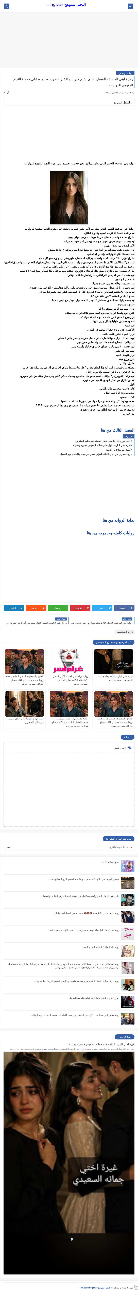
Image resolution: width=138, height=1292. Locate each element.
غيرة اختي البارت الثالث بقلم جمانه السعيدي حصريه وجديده (101, 1044)
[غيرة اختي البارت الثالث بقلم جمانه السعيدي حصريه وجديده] (113, 661)
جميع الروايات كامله (110, 862)
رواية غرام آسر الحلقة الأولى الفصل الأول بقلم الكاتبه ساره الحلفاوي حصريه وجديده (70, 680)
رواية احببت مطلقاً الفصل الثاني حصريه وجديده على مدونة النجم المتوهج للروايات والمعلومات (76, 981)
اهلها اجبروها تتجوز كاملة (118, 449)
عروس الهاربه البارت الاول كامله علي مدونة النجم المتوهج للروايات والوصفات (84, 879)
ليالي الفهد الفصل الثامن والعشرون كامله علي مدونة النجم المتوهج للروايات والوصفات (80, 896)
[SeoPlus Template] (135, 1287)
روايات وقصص (125, 73)
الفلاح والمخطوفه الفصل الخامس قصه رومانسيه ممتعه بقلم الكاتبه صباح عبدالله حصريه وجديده (25, 680)
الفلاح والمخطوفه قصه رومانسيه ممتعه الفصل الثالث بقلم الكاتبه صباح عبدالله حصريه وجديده (70, 722)
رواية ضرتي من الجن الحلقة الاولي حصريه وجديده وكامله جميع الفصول (95, 454)
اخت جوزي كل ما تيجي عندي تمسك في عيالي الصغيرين (102, 441)
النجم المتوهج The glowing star (59, 4)
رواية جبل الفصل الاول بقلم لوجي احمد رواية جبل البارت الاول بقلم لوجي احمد (83, 930)
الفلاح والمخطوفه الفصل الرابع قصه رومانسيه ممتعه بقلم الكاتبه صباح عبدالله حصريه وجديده (115, 722)
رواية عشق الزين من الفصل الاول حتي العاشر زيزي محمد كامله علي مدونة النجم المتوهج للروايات (75, 1015)
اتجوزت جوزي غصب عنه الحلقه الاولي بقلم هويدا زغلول (94, 998)
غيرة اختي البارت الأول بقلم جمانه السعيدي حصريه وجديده (101, 445)
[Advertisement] (69, 41)
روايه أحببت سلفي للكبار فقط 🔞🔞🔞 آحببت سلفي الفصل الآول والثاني (86, 913)
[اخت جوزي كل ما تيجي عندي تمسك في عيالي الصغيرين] (24, 704)
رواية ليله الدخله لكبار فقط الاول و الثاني (101, 947)
